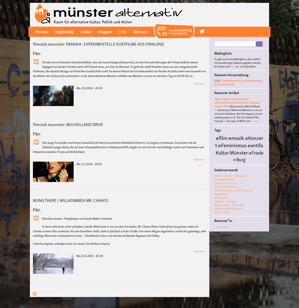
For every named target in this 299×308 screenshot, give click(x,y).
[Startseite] (108, 14)
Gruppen (104, 31)
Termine (41, 31)
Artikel (85, 31)
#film (221, 137)
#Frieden (248, 156)
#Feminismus (232, 145)
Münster (239, 152)
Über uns (140, 31)
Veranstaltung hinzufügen (174, 25)
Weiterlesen (199, 83)
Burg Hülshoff (230, 162)
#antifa (255, 145)
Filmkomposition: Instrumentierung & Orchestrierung (238, 82)
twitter (202, 31)
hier (233, 66)
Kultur (222, 152)
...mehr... (255, 121)
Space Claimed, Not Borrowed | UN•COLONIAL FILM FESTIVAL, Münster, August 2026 (237, 102)
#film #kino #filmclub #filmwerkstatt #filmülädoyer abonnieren (34, 294)
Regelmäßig (64, 31)
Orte (122, 31)
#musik (236, 137)
